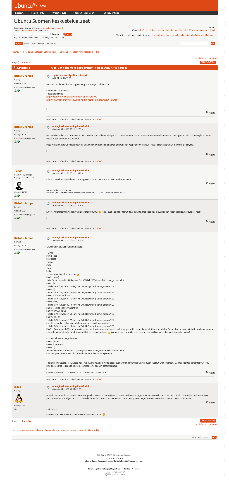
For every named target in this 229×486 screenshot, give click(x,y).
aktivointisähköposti (28, 31)
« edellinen (201, 58)
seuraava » (212, 58)
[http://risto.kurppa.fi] (18, 91)
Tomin (18, 170)
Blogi (186, 30)
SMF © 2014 (112, 455)
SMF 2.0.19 (101, 455)
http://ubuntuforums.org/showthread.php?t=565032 (71, 96)
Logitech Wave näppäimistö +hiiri (69, 75)
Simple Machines (124, 455)
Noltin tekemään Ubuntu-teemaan (128, 461)
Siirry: (194, 437)
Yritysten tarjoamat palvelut (202, 30)
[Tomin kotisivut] (18, 196)
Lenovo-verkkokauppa (205, 35)
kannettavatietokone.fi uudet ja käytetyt (172, 35)
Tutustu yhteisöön (174, 30)
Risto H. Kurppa (23, 75)
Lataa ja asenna (157, 30)
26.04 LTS (143, 30)
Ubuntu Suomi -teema (94, 461)
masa (17, 386)
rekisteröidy (58, 28)
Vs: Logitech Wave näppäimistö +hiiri (71, 126)
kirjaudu (46, 28)
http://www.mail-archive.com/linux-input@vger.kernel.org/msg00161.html (82, 100)
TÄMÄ (99, 119)
